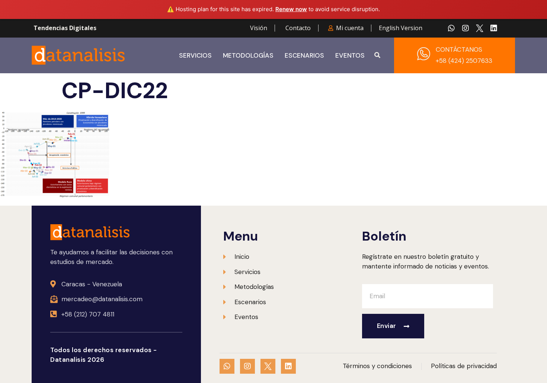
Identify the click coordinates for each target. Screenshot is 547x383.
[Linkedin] (494, 28)
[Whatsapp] (451, 28)
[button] (377, 55)
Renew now (291, 9)
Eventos (350, 55)
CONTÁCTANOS (459, 49)
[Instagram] (465, 28)
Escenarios (304, 55)
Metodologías (248, 55)
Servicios (195, 55)
